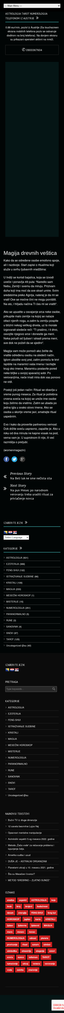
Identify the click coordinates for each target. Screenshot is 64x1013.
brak (9, 906)
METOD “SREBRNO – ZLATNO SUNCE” (29, 880)
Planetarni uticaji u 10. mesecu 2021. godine (31, 867)
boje (53, 900)
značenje (33, 969)
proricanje (12, 944)
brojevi (28, 906)
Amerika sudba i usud (19, 855)
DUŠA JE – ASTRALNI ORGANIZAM (27, 861)
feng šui (52, 912)
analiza (10, 900)
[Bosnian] (6, 532)
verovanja (50, 963)
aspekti (22, 900)
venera (36, 963)
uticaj (25, 963)
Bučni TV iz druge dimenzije (22, 820)
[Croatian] (10, 532)
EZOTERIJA (12, 564)
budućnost (42, 906)
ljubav (10, 925)
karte (38, 919)
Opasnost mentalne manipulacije (25, 832)
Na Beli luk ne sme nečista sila (31, 478)
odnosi (32, 938)
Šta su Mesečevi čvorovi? (21, 874)
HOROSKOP (13, 919)
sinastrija (26, 950)
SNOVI (9, 633)
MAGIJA (10, 589)
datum (10, 912)
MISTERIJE (12, 601)
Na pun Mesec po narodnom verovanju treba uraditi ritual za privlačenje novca (31, 494)
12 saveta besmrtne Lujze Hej (23, 826)
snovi (52, 950)
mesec (20, 931)
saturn (35, 944)
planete (44, 938)
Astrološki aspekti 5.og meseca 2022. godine (31, 839)
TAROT (10, 639)
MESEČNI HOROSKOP (18, 595)
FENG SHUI (12, 570)
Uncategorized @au (16, 645)
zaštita (20, 969)
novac (32, 931)
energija (22, 912)
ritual (24, 944)
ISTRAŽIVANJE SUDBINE (20, 576)
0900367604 (32, 50)
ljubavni (35, 925)
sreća (10, 957)
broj (18, 906)
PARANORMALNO (16, 614)
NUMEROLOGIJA (15, 607)
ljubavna (22, 925)
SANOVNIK (12, 626)
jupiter (27, 919)
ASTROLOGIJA (14, 557)
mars (9, 931)
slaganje (40, 950)
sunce (21, 957)
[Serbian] (15, 532)
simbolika (12, 950)
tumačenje (12, 963)
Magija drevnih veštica (30, 253)
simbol (47, 944)
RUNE (9, 620)
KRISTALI (11, 582)
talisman (33, 957)
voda (9, 969)
